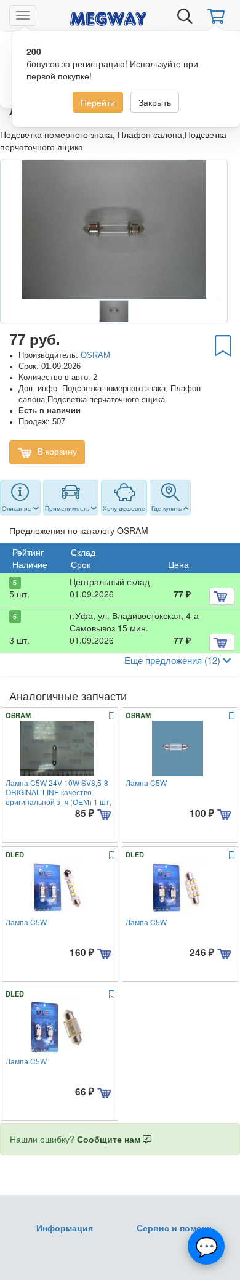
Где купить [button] (167, 508)
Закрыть (154, 102)
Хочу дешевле (124, 508)
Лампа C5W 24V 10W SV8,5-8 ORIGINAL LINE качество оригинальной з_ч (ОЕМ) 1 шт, (58, 792)
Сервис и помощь (176, 1227)
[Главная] (108, 16)
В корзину (56, 451)
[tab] (20, 497)
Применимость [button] (68, 508)
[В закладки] (223, 345)
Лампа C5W (146, 782)
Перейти (98, 102)
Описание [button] (17, 508)
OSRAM (95, 355)
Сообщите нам (110, 1139)
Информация (64, 1227)
